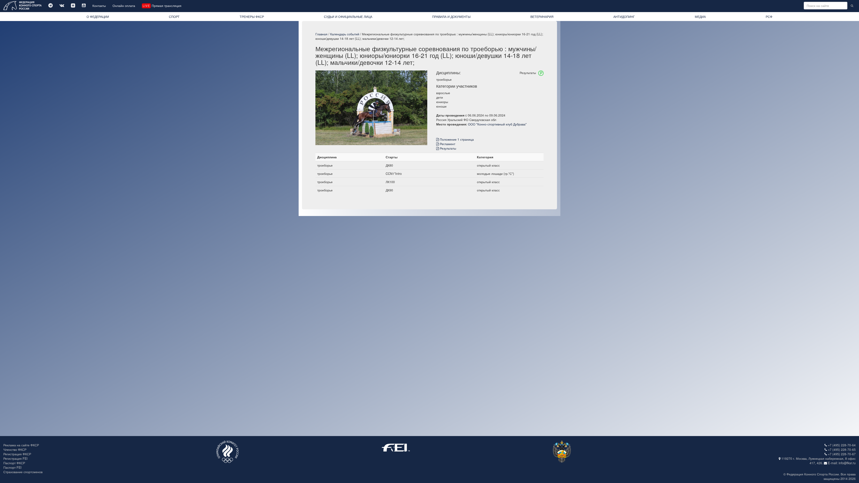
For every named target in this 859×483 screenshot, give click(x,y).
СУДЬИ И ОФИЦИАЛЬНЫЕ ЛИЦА (348, 16)
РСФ (769, 16)
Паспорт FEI (12, 467)
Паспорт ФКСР (14, 463)
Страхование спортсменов (23, 472)
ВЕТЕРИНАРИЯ (541, 16)
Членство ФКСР (14, 449)
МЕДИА (700, 16)
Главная (321, 34)
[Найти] (852, 5)
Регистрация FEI (15, 458)
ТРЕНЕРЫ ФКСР (252, 16)
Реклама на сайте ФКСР (21, 445)
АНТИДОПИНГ (624, 16)
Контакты (99, 5)
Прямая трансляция (162, 5)
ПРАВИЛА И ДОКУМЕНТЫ (451, 16)
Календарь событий (344, 34)
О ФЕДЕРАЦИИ (98, 16)
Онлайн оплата (124, 5)
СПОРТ (174, 16)
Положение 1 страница (456, 139)
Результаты (447, 148)
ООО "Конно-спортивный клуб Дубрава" (497, 124)
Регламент (447, 144)
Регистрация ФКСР (17, 454)
